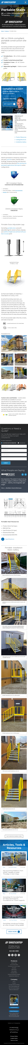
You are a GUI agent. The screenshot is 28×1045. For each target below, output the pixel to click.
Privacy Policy (14, 1036)
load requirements (18, 190)
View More (12, 931)
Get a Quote (8, 104)
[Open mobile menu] (25, 2)
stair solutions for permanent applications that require (13, 164)
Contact (14, 983)
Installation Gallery (21, 142)
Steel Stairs (14, 15)
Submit (6, 463)
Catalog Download (14, 1007)
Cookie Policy (14, 1038)
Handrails (14, 967)
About (14, 981)
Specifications (9, 539)
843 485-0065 (14, 951)
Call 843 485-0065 (9, 98)
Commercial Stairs (14, 964)
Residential (22, 443)
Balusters (5, 192)
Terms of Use (14, 1040)
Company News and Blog (14, 984)
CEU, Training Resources (14, 986)
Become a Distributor (14, 989)
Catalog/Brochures (21, 140)
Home (2, 31)
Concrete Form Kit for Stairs (14, 966)
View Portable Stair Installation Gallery (14, 836)
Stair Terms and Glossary (14, 988)
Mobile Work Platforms (14, 976)
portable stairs (12, 228)
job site (9, 159)
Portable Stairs (14, 972)
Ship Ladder (14, 971)
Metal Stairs (14, 969)
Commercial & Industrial (9, 443)
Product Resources (21, 137)
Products (7, 31)
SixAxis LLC (11, 1023)
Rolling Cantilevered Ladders (14, 974)
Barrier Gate (14, 963)
